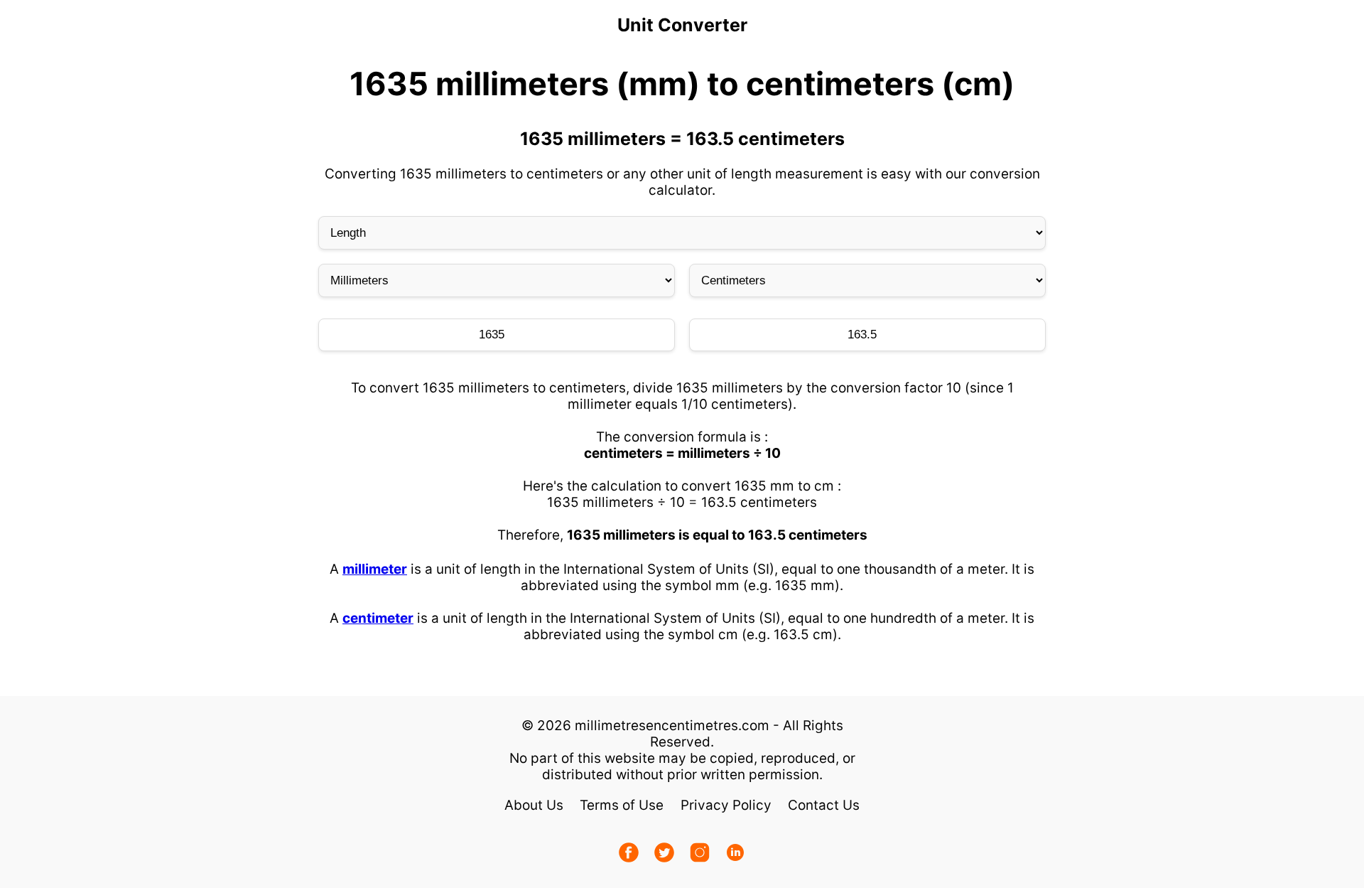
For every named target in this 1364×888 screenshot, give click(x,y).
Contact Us (824, 805)
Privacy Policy (726, 805)
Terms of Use (622, 805)
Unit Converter (682, 25)
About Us (533, 805)
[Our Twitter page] (664, 854)
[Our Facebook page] (628, 854)
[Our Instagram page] (699, 854)
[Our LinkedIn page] (735, 854)
